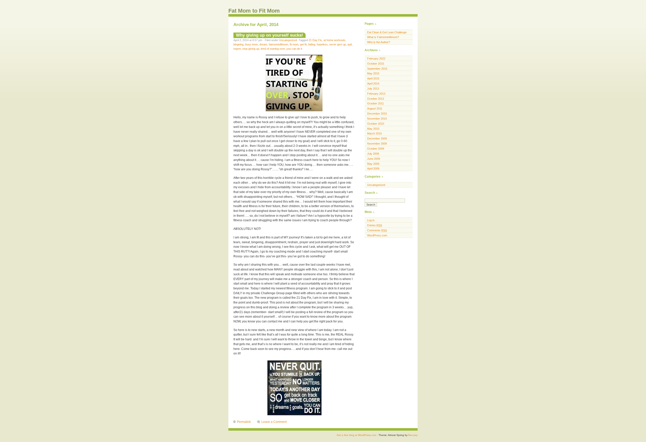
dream (263, 44)
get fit (303, 44)
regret (237, 48)
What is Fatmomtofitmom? (383, 37)
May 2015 (373, 73)
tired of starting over (273, 48)
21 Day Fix (315, 40)
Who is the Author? (378, 42)
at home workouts (334, 40)
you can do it (294, 48)
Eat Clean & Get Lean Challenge (387, 32)
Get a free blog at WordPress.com (356, 435)
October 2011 (375, 103)
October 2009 (375, 148)
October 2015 (375, 63)
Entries (374, 225)
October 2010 (375, 123)
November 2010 (377, 118)
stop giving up (250, 48)
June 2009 (373, 158)
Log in (370, 220)
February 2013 (376, 93)
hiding (311, 44)
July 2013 (373, 88)
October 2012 (375, 98)
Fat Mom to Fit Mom (254, 11)
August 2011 (374, 108)
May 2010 (373, 128)
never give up (337, 44)
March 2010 (374, 133)
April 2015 (373, 78)
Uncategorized (288, 40)
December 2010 (377, 113)
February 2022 (376, 58)
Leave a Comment (274, 422)
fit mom (294, 44)
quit (349, 44)
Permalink (244, 422)
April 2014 (373, 83)
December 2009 (377, 138)
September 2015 (377, 68)
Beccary (413, 435)
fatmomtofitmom (278, 44)
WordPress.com (377, 235)
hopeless (322, 44)
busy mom (251, 44)
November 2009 (377, 143)
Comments (377, 230)
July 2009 (373, 153)
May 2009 (373, 163)
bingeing (238, 44)
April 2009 (373, 168)
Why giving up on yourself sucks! (269, 35)
